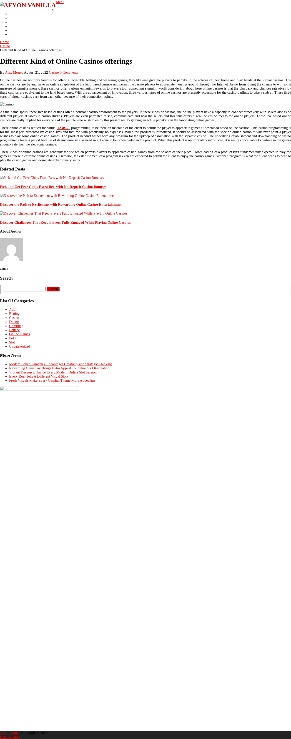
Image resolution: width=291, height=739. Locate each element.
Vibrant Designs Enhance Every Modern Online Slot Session (53, 372)
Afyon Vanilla (10, 733)
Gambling (63, 10)
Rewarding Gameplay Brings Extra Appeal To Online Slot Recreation (59, 368)
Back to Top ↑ (10, 737)
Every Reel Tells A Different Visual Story (39, 376)
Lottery (14, 30)
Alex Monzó (14, 72)
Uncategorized (19, 346)
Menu (60, 2)
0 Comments (69, 72)
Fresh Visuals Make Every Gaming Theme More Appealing (52, 380)
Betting (14, 22)
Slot (12, 18)
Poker (13, 34)
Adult (13, 26)
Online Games (19, 334)
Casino (14, 14)
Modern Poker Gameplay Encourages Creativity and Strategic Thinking (60, 364)
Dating (14, 322)
